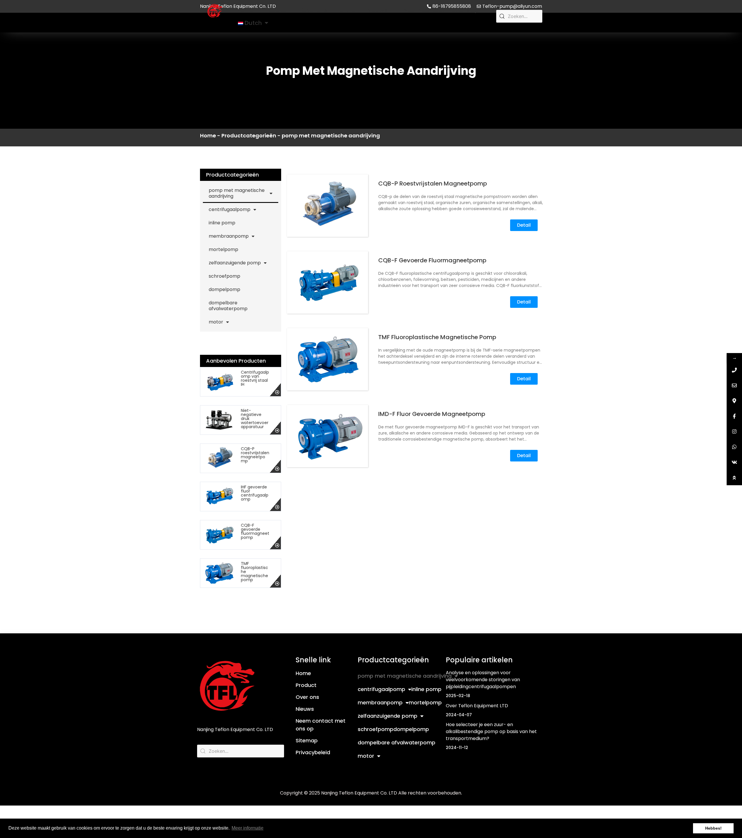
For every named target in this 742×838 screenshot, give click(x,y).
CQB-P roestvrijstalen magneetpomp (255, 455)
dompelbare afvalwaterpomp (228, 305)
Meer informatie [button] (247, 828)
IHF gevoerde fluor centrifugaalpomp (254, 493)
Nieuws (377, 10)
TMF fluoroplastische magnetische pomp (437, 337)
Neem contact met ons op (441, 10)
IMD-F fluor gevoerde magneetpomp (431, 414)
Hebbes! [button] (713, 828)
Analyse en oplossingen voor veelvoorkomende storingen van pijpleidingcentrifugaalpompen (483, 679)
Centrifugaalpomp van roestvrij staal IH (255, 378)
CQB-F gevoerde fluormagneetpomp (255, 531)
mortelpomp (223, 249)
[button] (524, 225)
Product (274, 10)
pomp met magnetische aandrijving (237, 193)
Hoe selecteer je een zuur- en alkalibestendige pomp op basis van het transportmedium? (491, 731)
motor (216, 322)
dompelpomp (224, 289)
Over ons (314, 10)
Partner (347, 10)
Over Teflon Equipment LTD (477, 705)
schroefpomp (224, 276)
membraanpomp (229, 236)
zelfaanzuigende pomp (235, 262)
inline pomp (222, 222)
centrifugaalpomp (229, 209)
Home (245, 10)
